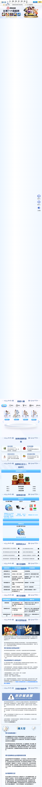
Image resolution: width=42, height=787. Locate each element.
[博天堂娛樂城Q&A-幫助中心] (39, 203)
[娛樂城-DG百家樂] (7, 414)
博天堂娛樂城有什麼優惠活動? (29, 558)
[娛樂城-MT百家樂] (16, 414)
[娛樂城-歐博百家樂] (34, 414)
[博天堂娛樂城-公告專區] (39, 208)
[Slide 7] (21, 17)
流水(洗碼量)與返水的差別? (28, 548)
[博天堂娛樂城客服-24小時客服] (39, 197)
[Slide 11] (24, 17)
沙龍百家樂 (21, 490)
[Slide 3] (18, 17)
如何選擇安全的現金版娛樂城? (9, 555)
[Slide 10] (23, 17)
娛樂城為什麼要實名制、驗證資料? (29, 555)
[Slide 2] (17, 17)
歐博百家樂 (21, 486)
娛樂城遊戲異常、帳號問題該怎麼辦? (10, 558)
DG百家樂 (21, 488)
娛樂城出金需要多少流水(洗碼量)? (9, 548)
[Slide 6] (20, 17)
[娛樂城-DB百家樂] (25, 414)
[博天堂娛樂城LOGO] (3, 1)
